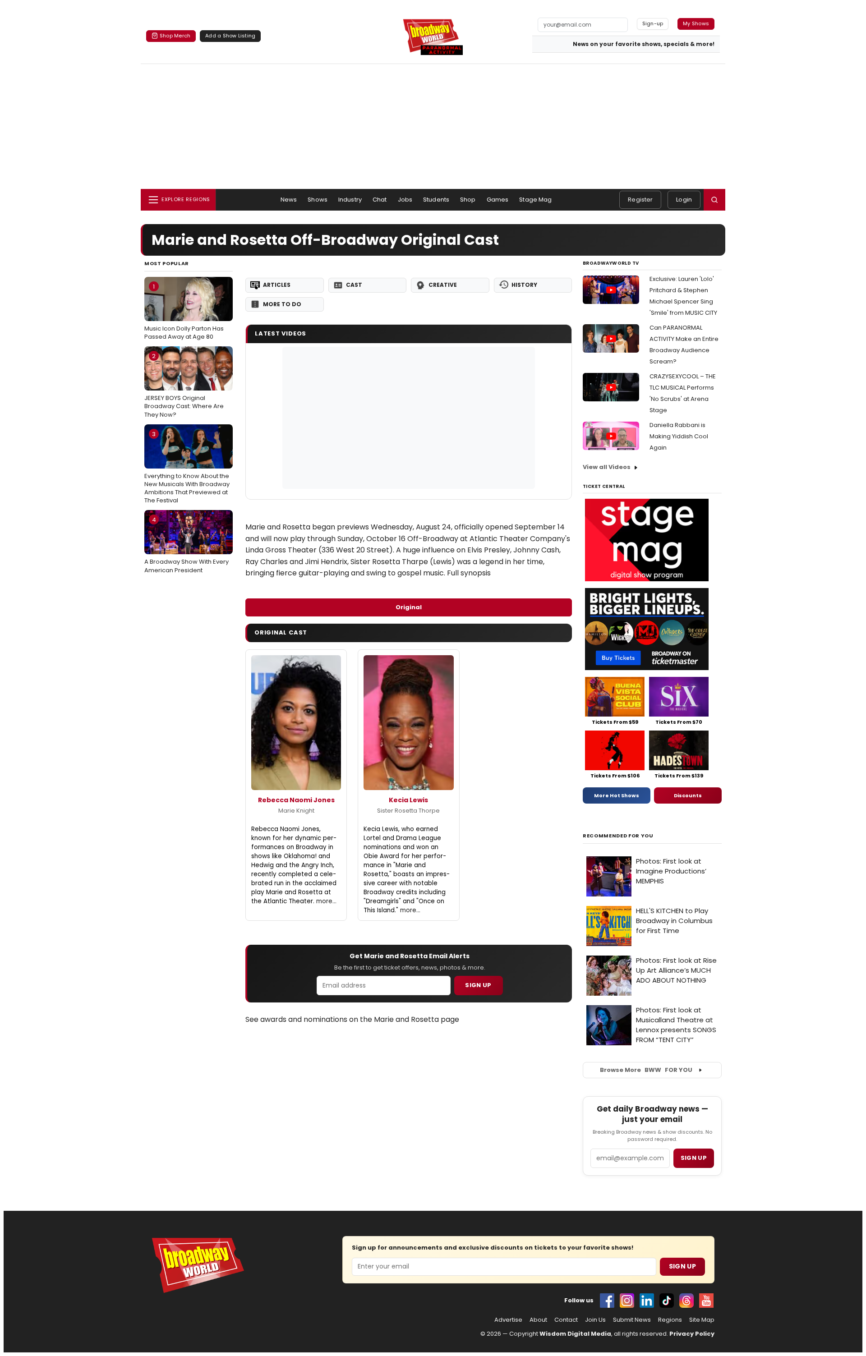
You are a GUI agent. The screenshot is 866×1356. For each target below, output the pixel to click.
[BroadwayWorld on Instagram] (627, 1300)
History (524, 285)
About (538, 1320)
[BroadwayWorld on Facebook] (607, 1300)
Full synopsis (469, 573)
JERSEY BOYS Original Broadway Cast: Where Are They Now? (184, 385)
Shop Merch (175, 35)
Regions (670, 1320)
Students (436, 199)
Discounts (688, 795)
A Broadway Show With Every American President (186, 544)
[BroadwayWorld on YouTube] (706, 1300)
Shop (468, 199)
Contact (566, 1320)
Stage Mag (535, 199)
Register (640, 199)
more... (326, 901)
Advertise (508, 1320)
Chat (380, 199)
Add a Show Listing (230, 35)
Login (684, 199)
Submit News (632, 1320)
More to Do (282, 304)
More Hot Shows (616, 795)
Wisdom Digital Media (575, 1333)
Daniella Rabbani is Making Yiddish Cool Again (679, 436)
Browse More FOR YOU (646, 1070)
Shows (317, 199)
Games (498, 199)
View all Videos (607, 467)
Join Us (595, 1320)
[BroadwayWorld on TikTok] (667, 1300)
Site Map (701, 1320)
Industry (350, 199)
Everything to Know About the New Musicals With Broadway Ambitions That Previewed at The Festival (187, 467)
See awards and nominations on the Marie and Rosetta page (352, 1019)
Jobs (405, 199)
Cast (354, 285)
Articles (276, 285)
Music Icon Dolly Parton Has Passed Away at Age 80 (184, 311)
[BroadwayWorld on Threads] (686, 1300)
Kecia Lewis (408, 799)
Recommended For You (618, 835)
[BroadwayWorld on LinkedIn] (647, 1300)
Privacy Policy (691, 1333)
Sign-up (652, 23)
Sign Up (478, 985)
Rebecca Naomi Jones (296, 799)
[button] (714, 200)
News (289, 199)
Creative (442, 285)
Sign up (694, 1158)
